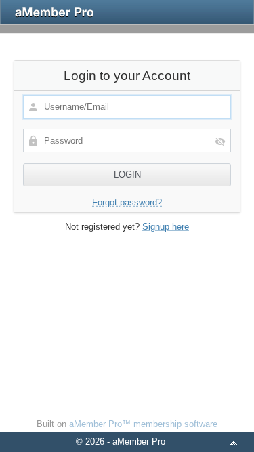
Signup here (165, 227)
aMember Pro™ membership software (143, 424)
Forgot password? (127, 202)
